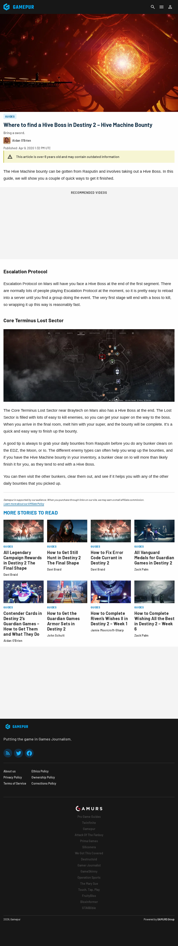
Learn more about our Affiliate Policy (23, 503)
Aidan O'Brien (13, 640)
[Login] (170, 7)
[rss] (7, 753)
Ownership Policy (43, 777)
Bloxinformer (89, 902)
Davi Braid (10, 574)
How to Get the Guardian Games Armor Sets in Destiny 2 (63, 621)
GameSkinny (89, 871)
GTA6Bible (89, 908)
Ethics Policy (40, 771)
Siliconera (89, 847)
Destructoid (89, 859)
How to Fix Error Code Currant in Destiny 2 (107, 557)
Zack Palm (141, 569)
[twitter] (18, 753)
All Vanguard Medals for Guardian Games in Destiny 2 (154, 557)
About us (9, 771)
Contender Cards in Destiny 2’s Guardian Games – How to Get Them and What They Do (22, 624)
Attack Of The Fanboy (89, 835)
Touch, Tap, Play (89, 889)
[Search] (152, 7)
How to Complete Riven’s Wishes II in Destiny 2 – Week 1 (109, 618)
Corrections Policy (43, 783)
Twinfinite (89, 823)
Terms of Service (14, 783)
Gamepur (89, 829)
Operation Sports (89, 877)
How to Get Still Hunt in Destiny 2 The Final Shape (64, 557)
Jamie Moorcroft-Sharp (107, 630)
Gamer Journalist (89, 865)
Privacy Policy (12, 777)
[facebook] (29, 753)
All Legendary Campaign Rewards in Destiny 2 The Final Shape (22, 560)
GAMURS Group (166, 919)
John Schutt (55, 635)
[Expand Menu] (161, 7)
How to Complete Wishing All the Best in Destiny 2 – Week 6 (154, 621)
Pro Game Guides (89, 816)
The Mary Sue (89, 883)
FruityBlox (89, 896)
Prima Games (89, 841)
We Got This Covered (89, 853)
